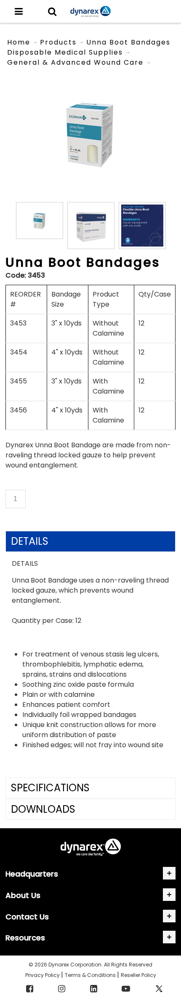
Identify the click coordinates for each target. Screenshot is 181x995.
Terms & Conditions (91, 975)
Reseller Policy (138, 975)
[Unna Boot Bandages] (90, 76)
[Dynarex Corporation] (90, 11)
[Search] (52, 11)
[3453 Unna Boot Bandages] (40, 220)
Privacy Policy (43, 975)
